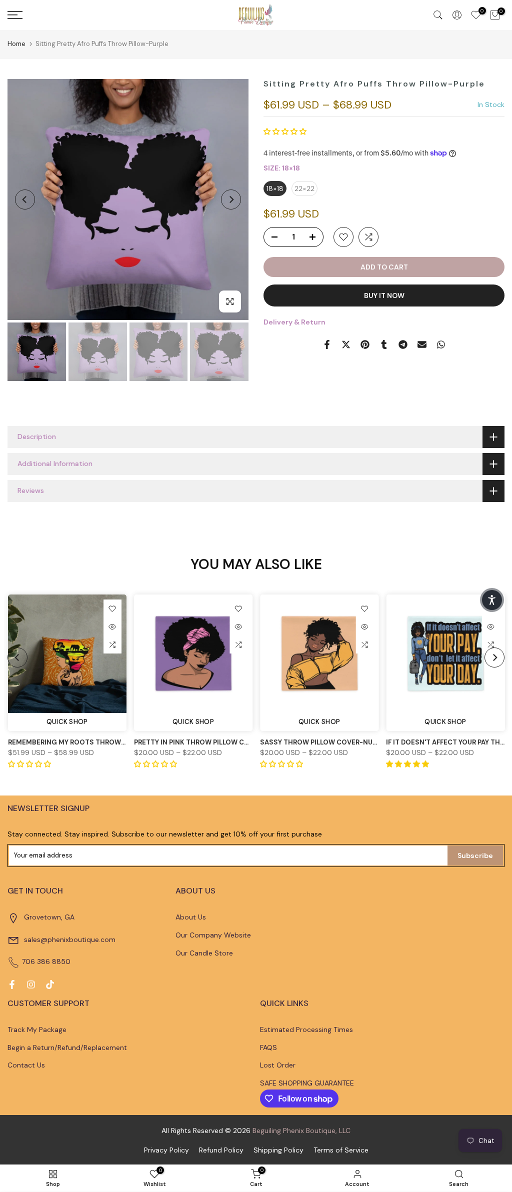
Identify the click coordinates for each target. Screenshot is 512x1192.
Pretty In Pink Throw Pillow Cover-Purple (211, 742)
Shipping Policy (279, 1150)
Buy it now (384, 295)
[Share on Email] (422, 344)
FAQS (268, 1047)
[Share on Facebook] (327, 344)
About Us (191, 917)
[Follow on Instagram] (31, 984)
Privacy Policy (166, 1150)
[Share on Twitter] (346, 344)
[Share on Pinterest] (365, 344)
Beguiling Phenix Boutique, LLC (301, 1130)
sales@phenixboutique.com (70, 939)
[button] (285, 131)
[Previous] (25, 200)
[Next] (231, 200)
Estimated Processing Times (306, 1029)
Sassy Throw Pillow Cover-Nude (320, 742)
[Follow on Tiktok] (50, 984)
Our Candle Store (204, 953)
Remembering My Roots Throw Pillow (77, 742)
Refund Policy (221, 1150)
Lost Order (278, 1065)
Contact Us (26, 1065)
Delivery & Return (295, 322)
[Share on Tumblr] (384, 344)
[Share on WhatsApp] (441, 344)
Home (17, 44)
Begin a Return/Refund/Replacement (67, 1047)
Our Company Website (213, 935)
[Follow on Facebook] (12, 984)
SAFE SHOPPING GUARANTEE (307, 1083)
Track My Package (37, 1029)
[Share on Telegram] (403, 344)
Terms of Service (341, 1150)
